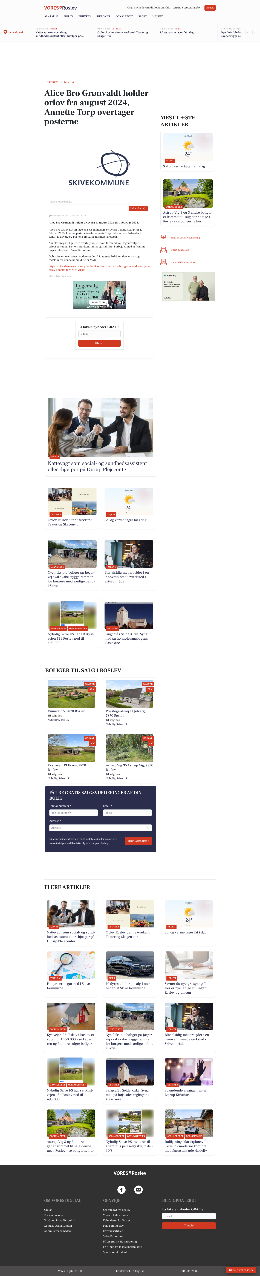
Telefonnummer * (60, 806)
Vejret (157, 16)
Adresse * (55, 821)
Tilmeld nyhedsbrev (241, 1270)
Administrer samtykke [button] (57, 1231)
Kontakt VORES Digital (58, 1225)
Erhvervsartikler (113, 1231)
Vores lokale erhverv (115, 1215)
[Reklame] (99, 295)
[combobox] (51, 828)
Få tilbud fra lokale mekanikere (122, 1247)
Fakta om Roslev (113, 1225)
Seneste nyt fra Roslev (116, 1210)
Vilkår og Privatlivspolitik (60, 1220)
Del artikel (135, 208)
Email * (107, 806)
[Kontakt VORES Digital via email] (138, 1190)
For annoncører (53, 1215)
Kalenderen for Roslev (117, 1220)
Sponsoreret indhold (115, 1252)
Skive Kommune (113, 1236)
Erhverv (84, 16)
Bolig (68, 16)
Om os (48, 1210)
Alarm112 (51, 16)
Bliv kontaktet (138, 841)
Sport (142, 16)
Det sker (103, 16)
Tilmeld (210, 7)
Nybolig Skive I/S (58, 720)
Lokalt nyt (124, 16)
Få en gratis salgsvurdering (120, 1241)
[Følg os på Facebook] (121, 1190)
